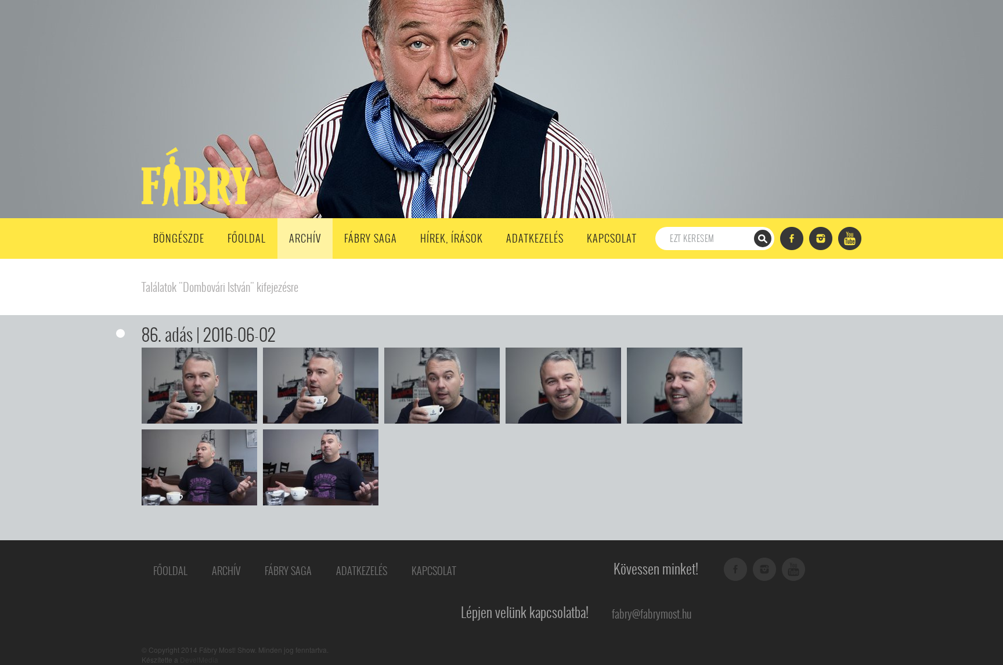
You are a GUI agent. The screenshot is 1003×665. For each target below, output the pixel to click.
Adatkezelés (535, 238)
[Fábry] (194, 175)
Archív (305, 238)
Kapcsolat (612, 238)
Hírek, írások (451, 238)
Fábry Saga (370, 238)
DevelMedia (199, 659)
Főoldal (247, 238)
